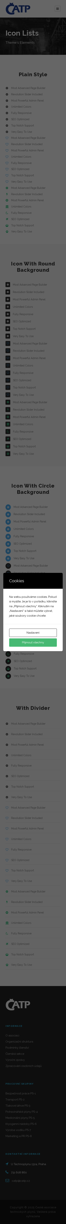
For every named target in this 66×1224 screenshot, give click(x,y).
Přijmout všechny (33, 642)
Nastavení (33, 632)
